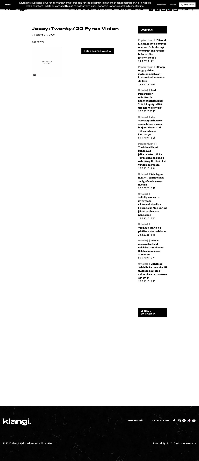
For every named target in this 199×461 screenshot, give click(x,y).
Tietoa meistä (134, 421)
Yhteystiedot (160, 421)
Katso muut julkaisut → (97, 51)
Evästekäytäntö (162, 443)
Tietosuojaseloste (185, 443)
